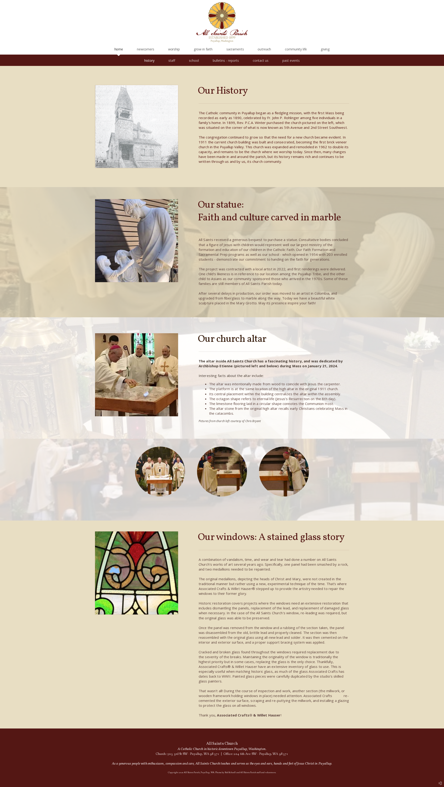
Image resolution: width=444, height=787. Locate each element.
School (194, 60)
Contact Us (260, 60)
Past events (291, 60)
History (149, 60)
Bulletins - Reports (226, 60)
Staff (171, 60)
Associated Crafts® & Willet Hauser (249, 715)
